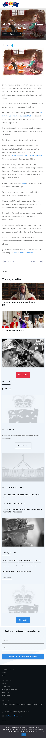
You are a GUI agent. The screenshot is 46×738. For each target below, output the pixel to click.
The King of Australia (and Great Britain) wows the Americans (23, 510)
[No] (43, 731)
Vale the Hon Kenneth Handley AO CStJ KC (23, 295)
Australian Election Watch (24, 571)
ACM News (5, 566)
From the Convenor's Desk (12, 33)
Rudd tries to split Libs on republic (27, 155)
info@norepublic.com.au (13, 716)
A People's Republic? (25, 560)
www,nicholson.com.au (23, 253)
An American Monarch (23, 322)
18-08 (4, 560)
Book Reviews (6, 577)
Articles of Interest (8, 571)
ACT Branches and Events (28, 566)
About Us (37, 560)
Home (4, 673)
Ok (23, 735)
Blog (3, 675)
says (24, 183)
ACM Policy (15, 566)
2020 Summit (13, 560)
